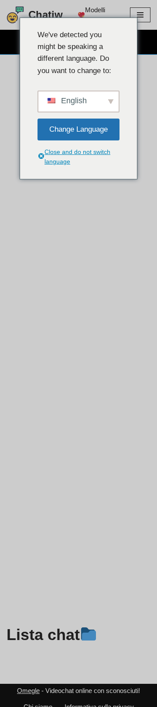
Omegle (28, 690)
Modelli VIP (95, 15)
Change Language (78, 129)
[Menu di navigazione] (140, 14)
